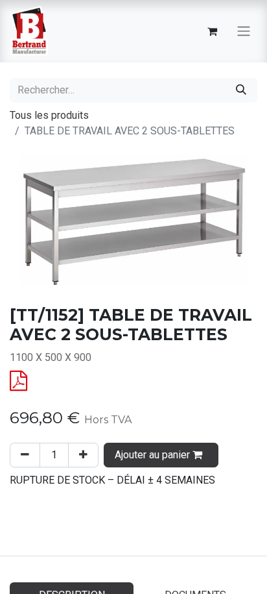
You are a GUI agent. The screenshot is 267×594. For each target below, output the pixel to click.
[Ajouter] (83, 455)
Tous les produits (49, 115)
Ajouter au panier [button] (153, 455)
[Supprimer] (25, 455)
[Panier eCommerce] (212, 31)
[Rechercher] (241, 90)
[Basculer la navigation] (243, 31)
